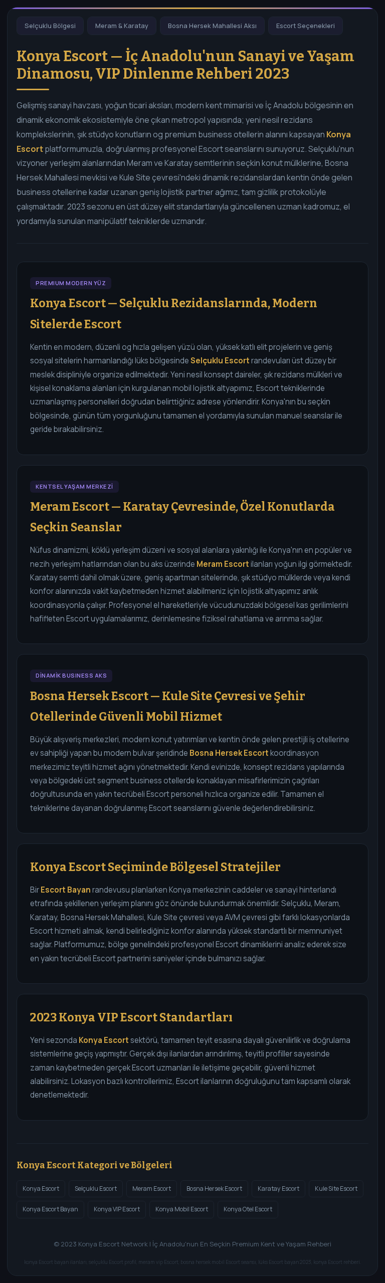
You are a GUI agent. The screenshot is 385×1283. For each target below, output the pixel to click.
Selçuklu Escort (96, 1188)
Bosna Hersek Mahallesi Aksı (212, 25)
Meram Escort (151, 1188)
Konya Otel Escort (248, 1209)
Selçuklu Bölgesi (50, 25)
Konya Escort (41, 1188)
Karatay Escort (278, 1188)
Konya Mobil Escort (181, 1209)
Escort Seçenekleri (305, 25)
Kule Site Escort (336, 1188)
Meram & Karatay (121, 25)
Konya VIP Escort (117, 1209)
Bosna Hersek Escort (214, 1188)
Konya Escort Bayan (50, 1209)
